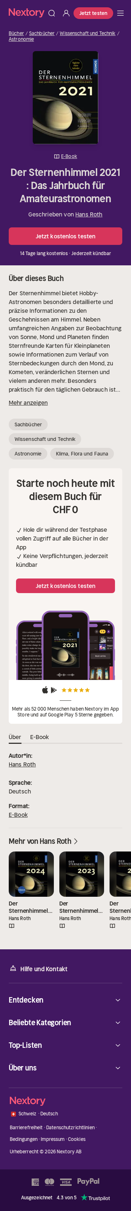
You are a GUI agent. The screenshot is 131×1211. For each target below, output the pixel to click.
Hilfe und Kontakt (44, 969)
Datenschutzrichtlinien (70, 1127)
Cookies (77, 1139)
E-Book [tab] (39, 737)
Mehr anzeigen (28, 402)
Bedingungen (23, 1139)
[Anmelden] (66, 13)
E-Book (18, 814)
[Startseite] (26, 13)
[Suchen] (51, 13)
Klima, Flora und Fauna (82, 453)
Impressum (52, 1139)
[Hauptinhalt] (120, 13)
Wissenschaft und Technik (87, 33)
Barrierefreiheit (26, 1127)
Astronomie (21, 39)
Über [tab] (15, 737)
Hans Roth (88, 214)
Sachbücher (42, 33)
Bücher (16, 33)
